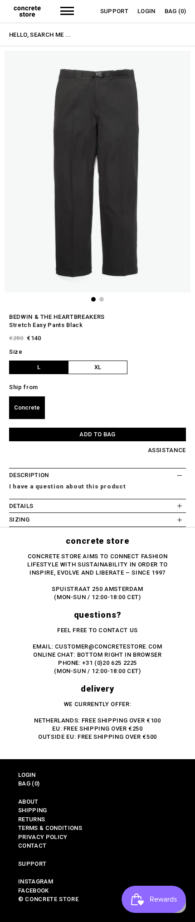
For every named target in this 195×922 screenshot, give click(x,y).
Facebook (33, 890)
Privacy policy (43, 837)
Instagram (35, 881)
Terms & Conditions (50, 827)
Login (146, 11)
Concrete (27, 407)
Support (114, 11)
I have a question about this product (67, 486)
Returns (31, 819)
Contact (32, 845)
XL (97, 367)
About (28, 801)
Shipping (32, 810)
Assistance (167, 450)
